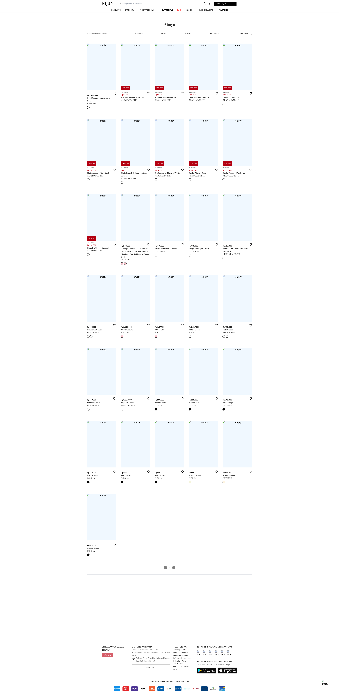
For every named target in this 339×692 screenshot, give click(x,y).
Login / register (225, 4)
